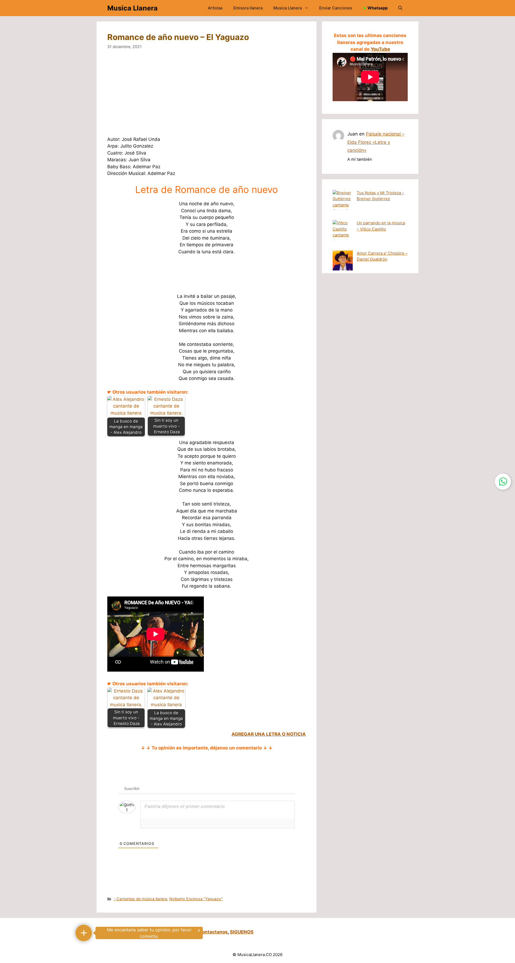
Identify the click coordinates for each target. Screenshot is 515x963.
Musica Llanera (132, 8)
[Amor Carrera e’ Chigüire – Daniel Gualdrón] (343, 261)
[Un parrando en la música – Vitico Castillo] (343, 235)
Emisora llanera (248, 7)
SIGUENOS (241, 932)
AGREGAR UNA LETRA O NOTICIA (268, 734)
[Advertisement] (268, 96)
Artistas (215, 7)
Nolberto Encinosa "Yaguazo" (196, 898)
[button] (400, 8)
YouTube (380, 49)
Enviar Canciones (335, 7)
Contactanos (213, 932)
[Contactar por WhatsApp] (503, 482)
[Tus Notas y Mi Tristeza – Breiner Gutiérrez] (343, 205)
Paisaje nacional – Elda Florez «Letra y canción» (375, 142)
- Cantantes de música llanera (140, 898)
